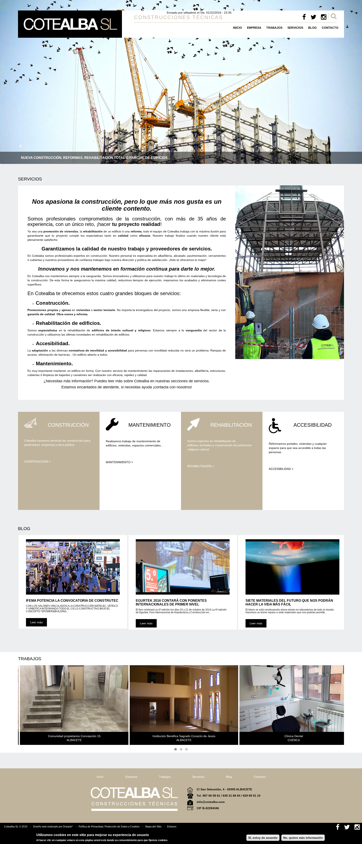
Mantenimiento (149, 425)
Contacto (330, 27)
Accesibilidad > (281, 469)
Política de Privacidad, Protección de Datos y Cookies (109, 826)
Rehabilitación (231, 425)
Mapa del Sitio (153, 826)
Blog (312, 27)
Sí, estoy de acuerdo (263, 837)
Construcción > (37, 461)
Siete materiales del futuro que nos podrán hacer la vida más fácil (289, 602)
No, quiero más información (303, 837)
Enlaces (171, 826)
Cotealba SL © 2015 (15, 826)
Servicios (295, 27)
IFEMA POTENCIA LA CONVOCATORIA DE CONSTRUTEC (72, 600)
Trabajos (274, 27)
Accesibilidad (312, 425)
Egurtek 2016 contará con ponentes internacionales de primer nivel (171, 602)
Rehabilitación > (200, 466)
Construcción (68, 425)
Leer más (36, 622)
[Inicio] (70, 24)
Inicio (237, 27)
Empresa (254, 27)
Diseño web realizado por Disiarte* (53, 826)
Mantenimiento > (119, 462)
